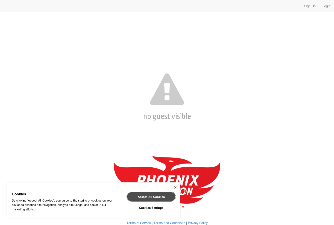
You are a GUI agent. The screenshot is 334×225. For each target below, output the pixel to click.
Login (326, 6)
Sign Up (310, 6)
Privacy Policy (198, 222)
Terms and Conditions (169, 222)
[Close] (175, 187)
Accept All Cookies (151, 196)
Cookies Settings (151, 207)
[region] (93, 200)
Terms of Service (139, 222)
